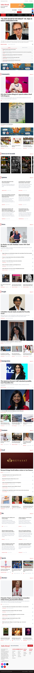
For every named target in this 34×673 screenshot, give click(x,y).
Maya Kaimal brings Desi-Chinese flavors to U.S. (10, 478)
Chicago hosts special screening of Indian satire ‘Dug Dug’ (12, 610)
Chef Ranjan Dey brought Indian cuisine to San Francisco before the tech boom (15, 490)
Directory (13, 653)
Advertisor (19, 656)
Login (14, 12)
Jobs (13, 656)
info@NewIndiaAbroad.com (5, 661)
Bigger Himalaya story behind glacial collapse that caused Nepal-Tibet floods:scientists (17, 253)
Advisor (19, 655)
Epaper (30, 652)
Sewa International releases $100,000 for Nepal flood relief (11, 60)
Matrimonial (14, 655)
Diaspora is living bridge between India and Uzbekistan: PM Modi (13, 257)
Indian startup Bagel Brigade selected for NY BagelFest (11, 482)
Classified (13, 651)
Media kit (19, 653)
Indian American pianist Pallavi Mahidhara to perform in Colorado (13, 614)
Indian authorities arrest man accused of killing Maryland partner (13, 268)
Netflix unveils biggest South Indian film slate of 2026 (11, 618)
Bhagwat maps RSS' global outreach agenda (9, 49)
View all (31, 74)
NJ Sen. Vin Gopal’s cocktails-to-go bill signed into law (11, 264)
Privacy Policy (31, 671)
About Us (19, 651)
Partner (19, 652)
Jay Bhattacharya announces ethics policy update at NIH (11, 57)
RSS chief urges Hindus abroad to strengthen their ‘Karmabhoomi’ (12, 54)
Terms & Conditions (25, 671)
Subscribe (19, 12)
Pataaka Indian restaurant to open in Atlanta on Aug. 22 (11, 486)
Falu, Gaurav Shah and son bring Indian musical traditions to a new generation (15, 606)
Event (13, 652)
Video (30, 653)
